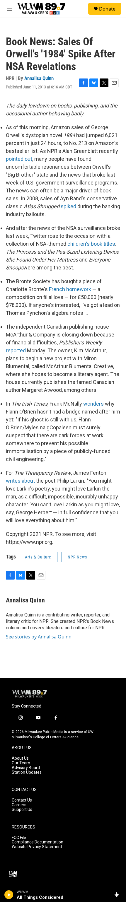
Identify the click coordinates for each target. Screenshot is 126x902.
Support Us (22, 809)
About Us (20, 758)
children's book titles (91, 244)
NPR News (77, 557)
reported (16, 350)
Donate (107, 8)
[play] (9, 895)
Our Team (21, 763)
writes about (20, 481)
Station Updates (27, 772)
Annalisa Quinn (39, 78)
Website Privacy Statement (37, 847)
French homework (70, 289)
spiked (68, 206)
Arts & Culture (38, 557)
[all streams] (118, 894)
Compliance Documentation (37, 842)
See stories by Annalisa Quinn (38, 636)
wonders (93, 404)
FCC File (19, 838)
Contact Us (22, 800)
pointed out (19, 159)
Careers (19, 805)
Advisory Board (26, 768)
